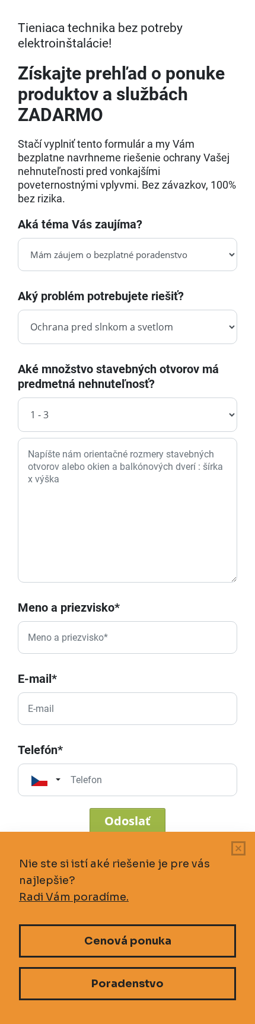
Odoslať (127, 821)
